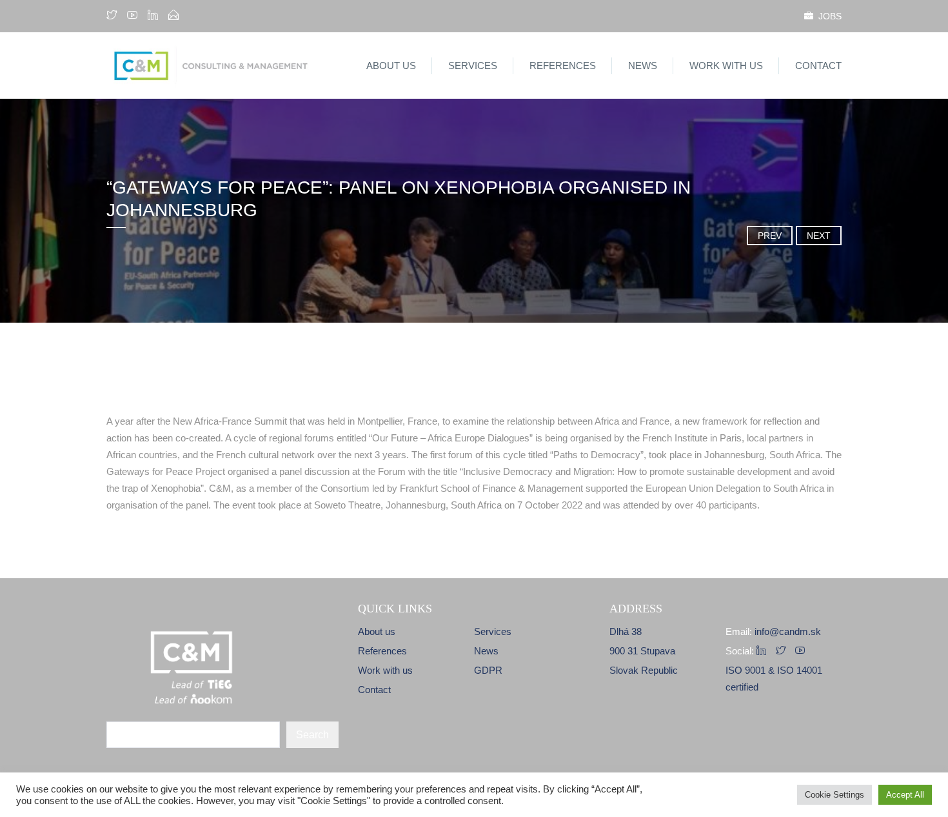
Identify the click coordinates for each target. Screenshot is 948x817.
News (642, 65)
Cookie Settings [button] (834, 795)
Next (819, 235)
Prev (770, 235)
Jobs (827, 16)
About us (391, 65)
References (562, 65)
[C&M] (224, 65)
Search (312, 734)
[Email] (173, 16)
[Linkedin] (153, 16)
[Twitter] (113, 16)
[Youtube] (132, 16)
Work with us (726, 65)
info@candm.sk (788, 631)
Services (472, 65)
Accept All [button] (905, 795)
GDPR (488, 670)
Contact (818, 65)
